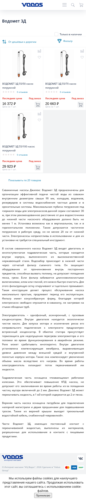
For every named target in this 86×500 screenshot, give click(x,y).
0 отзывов (22, 91)
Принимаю (43, 495)
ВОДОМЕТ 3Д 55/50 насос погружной (17, 85)
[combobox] (23, 40)
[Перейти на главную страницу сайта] (32, 6)
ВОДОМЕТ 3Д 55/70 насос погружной (60, 85)
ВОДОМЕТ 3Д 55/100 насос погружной (18, 148)
